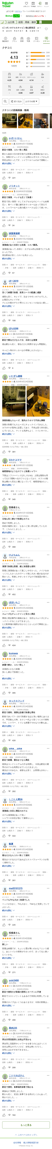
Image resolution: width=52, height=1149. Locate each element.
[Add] (46, 29)
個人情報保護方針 (31, 1142)
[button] (9, 120)
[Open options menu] (48, 138)
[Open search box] (5, 101)
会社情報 (17, 1142)
